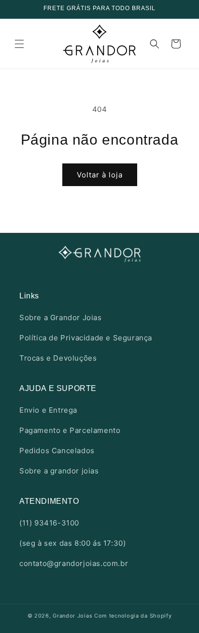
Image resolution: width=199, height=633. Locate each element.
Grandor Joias (72, 615)
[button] (19, 43)
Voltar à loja (100, 174)
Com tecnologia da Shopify (133, 615)
